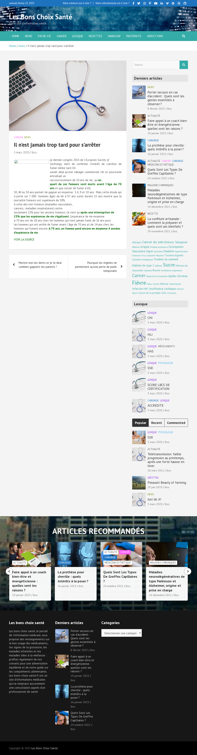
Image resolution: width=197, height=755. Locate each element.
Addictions (155, 36)
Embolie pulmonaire (159, 247)
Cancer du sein (153, 242)
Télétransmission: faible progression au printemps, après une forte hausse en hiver (166, 460)
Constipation (176, 247)
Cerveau (182, 276)
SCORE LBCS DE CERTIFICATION (159, 387)
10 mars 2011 (156, 470)
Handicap (114, 36)
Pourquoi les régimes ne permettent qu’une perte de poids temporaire (96, 267)
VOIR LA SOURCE (24, 239)
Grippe (144, 247)
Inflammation (175, 284)
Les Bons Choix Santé (40, 16)
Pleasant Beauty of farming (167, 482)
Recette (153, 213)
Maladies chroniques (161, 185)
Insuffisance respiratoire (171, 270)
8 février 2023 (156, 108)
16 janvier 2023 (157, 154)
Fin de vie (44, 36)
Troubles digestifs (174, 255)
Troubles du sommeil (166, 259)
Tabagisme (181, 242)
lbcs (34, 152)
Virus (143, 255)
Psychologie (165, 363)
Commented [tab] (176, 422)
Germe (156, 284)
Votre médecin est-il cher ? (77, 3)
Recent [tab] (156, 422)
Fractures (136, 255)
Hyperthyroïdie (181, 251)
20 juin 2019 (155, 487)
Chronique (171, 293)
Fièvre (139, 282)
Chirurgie (153, 140)
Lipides (172, 276)
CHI (150, 318)
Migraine (160, 255)
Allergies (136, 242)
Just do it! (154, 499)
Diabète (168, 251)
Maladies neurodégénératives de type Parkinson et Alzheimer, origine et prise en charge (167, 196)
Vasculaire (138, 251)
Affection (136, 247)
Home (15, 36)
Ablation (158, 265)
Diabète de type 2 (143, 265)
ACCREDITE (156, 405)
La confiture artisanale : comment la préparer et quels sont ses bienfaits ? (165, 223)
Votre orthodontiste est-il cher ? (112, 3)
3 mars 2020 (21, 152)
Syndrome (158, 251)
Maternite (133, 36)
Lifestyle (153, 477)
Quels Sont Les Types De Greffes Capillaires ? (165, 171)
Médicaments (166, 346)
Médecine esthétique (161, 164)
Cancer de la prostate (149, 292)
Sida (163, 292)
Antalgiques (147, 259)
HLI (150, 334)
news (28, 36)
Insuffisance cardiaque (162, 289)
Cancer (62, 36)
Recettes (95, 36)
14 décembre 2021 (159, 206)
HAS (151, 351)
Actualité (154, 115)
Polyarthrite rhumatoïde (156, 276)
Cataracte (148, 270)
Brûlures (169, 242)
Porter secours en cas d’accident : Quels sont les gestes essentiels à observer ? (166, 98)
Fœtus (149, 284)
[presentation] (9, 571)
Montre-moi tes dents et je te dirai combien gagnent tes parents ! (40, 265)
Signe (149, 251)
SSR (150, 368)
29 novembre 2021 (159, 231)
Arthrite (180, 289)
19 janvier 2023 (157, 133)
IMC (146, 288)
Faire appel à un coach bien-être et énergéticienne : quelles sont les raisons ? (168, 125)
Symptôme (137, 259)
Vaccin (134, 293)
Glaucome (151, 255)
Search (183, 65)
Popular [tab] (140, 422)
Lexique (77, 36)
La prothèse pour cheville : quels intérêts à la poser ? (166, 147)
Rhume (156, 270)
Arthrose (164, 283)
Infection (138, 289)
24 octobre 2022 (157, 178)
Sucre (169, 264)
